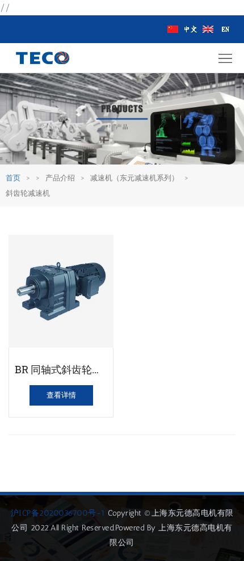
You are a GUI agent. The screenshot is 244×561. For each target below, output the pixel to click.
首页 (13, 178)
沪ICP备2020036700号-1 (58, 513)
